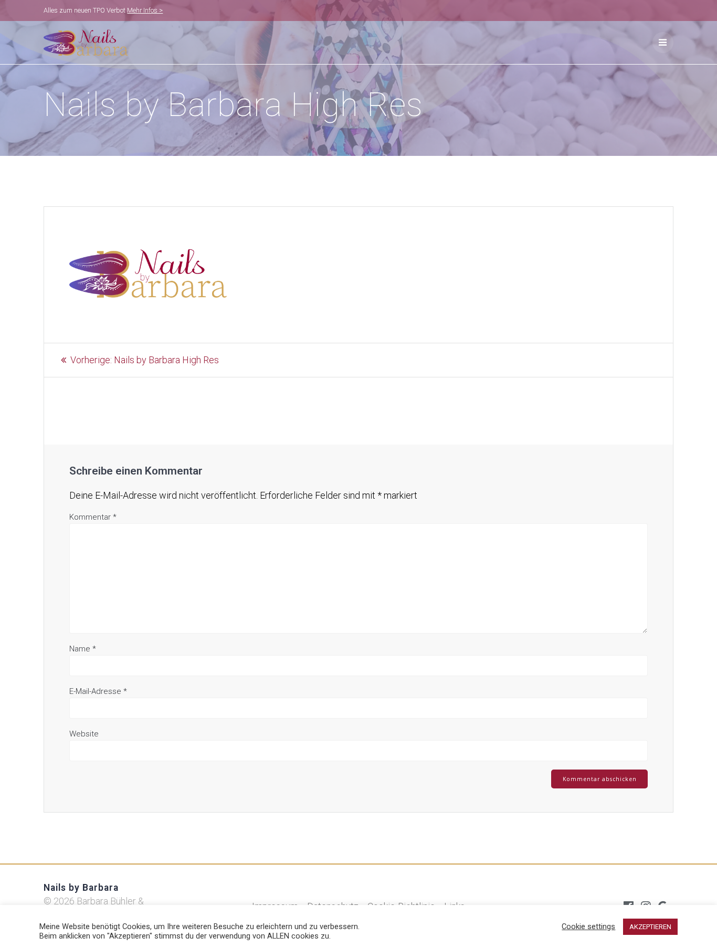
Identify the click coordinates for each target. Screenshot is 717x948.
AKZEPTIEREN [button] (650, 927)
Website (84, 734)
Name (82, 649)
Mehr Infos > (145, 10)
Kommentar (93, 517)
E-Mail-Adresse (98, 691)
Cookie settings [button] (588, 926)
